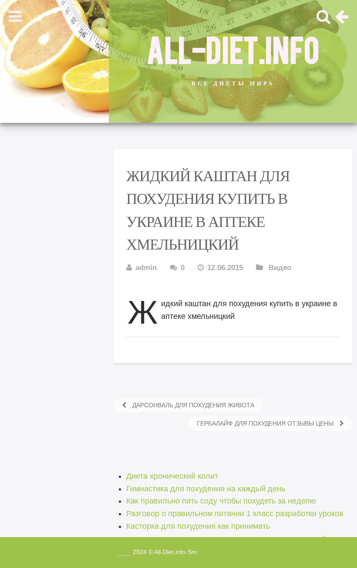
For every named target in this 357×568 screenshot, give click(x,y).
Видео (280, 268)
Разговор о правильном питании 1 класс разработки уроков (235, 513)
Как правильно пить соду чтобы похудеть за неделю (221, 501)
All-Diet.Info (233, 48)
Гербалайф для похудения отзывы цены (266, 423)
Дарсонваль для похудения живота (192, 405)
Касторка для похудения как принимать (198, 526)
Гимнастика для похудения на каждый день (205, 488)
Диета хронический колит (172, 476)
